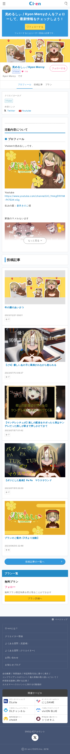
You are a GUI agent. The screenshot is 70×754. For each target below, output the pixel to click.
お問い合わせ (11, 657)
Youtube (26, 110)
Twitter (11, 110)
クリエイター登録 (14, 636)
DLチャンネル (18, 710)
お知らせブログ (13, 664)
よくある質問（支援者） (17, 643)
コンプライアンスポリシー (14, 677)
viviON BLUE (50, 710)
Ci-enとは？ (11, 628)
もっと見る (33, 240)
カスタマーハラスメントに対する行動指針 (22, 684)
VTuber (16, 71)
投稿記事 (38, 84)
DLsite (17, 701)
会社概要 (6, 673)
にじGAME (50, 701)
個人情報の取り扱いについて (43, 677)
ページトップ (61, 619)
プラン (48, 84)
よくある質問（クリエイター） (20, 650)
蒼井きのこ (23, 205)
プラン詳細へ (35, 598)
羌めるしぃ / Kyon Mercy (28, 67)
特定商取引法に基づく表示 (36, 673)
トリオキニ (50, 718)
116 (26, 71)
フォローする (58, 68)
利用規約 (17, 673)
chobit (15, 718)
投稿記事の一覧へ (34, 561)
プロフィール (24, 84)
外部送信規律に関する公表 (14, 680)
